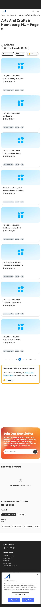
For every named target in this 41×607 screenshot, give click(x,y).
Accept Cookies (28, 600)
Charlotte (29, 526)
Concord (7, 526)
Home (3, 15)
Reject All (14, 600)
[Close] (37, 574)
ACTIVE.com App (8, 556)
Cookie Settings (20, 594)
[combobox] (7, 54)
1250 (30, 359)
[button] (20, 54)
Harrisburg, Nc (11, 15)
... (13, 359)
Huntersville (18, 526)
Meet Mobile (7, 563)
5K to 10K (6, 561)
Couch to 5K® (7, 558)
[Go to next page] (35, 359)
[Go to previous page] (5, 359)
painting (21, 515)
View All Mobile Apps (10, 566)
